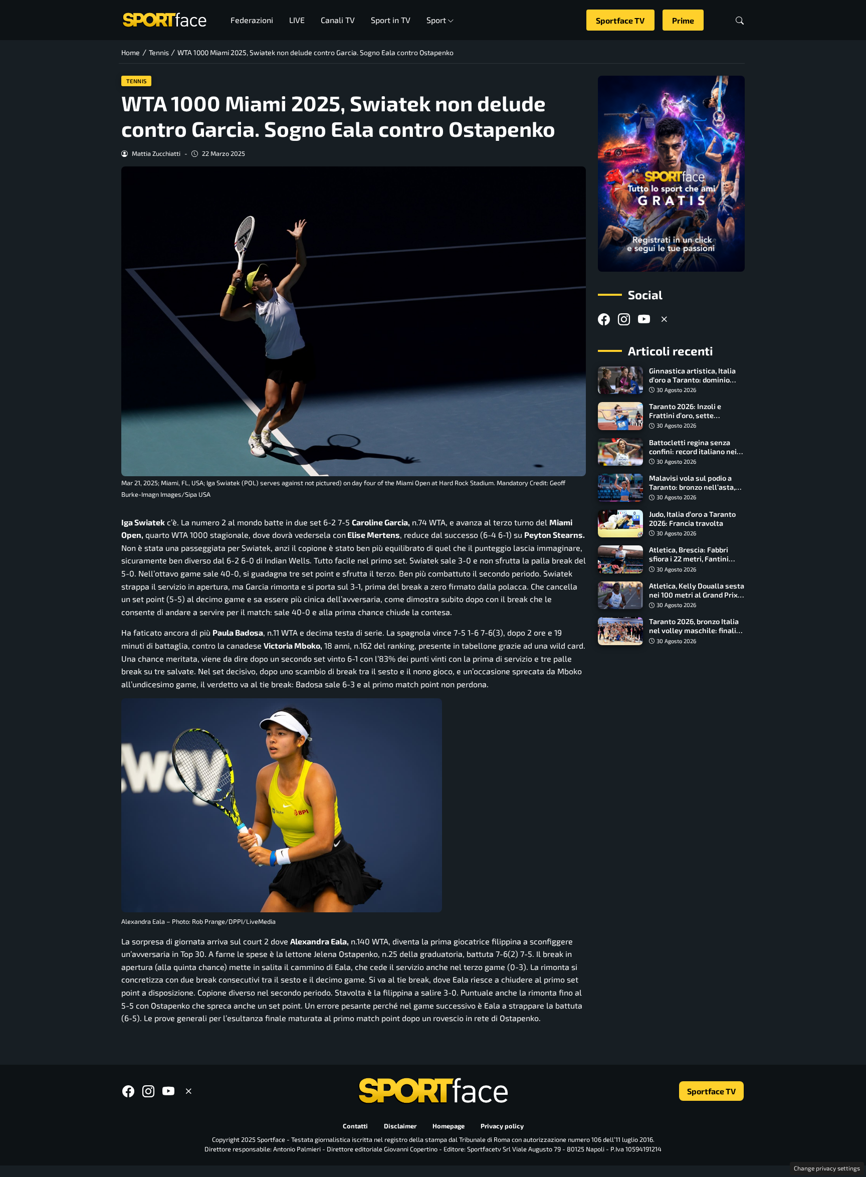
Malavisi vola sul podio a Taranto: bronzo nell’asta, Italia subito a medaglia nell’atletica (692, 491)
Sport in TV (390, 20)
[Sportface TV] (671, 174)
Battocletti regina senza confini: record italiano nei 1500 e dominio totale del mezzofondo (693, 456)
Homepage (448, 1126)
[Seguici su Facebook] (604, 319)
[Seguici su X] (664, 319)
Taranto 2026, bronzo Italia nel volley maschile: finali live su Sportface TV (694, 630)
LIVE (297, 20)
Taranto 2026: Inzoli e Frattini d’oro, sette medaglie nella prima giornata (685, 420)
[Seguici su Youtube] (644, 319)
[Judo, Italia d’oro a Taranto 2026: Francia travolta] (620, 524)
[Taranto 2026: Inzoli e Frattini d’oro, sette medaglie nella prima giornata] (620, 416)
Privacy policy (502, 1126)
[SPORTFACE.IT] (164, 19)
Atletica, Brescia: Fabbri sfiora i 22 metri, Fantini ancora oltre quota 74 (689, 558)
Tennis (136, 81)
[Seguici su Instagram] (624, 319)
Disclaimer (400, 1126)
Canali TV (338, 20)
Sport (436, 20)
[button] (740, 20)
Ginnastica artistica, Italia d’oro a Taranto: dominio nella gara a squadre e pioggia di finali (692, 384)
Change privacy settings (827, 1167)
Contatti (355, 1126)
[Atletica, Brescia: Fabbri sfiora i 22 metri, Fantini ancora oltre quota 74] (620, 559)
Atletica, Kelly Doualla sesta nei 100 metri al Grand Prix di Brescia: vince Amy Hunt (696, 594)
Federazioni (252, 20)
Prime (683, 20)
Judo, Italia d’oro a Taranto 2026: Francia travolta (692, 518)
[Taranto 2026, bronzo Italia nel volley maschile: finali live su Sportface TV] (620, 631)
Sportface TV (620, 20)
